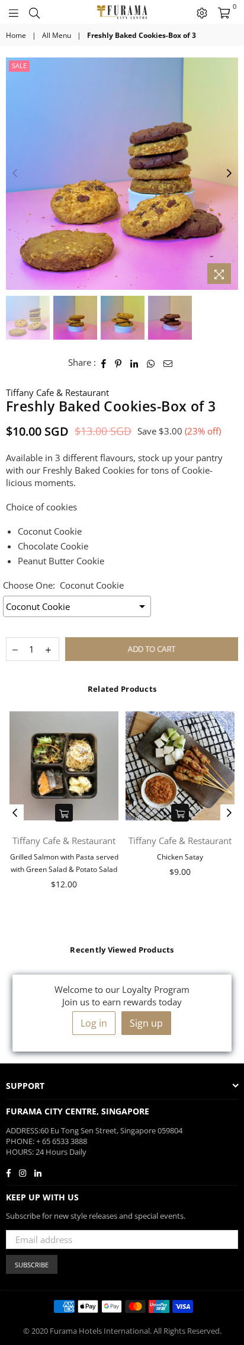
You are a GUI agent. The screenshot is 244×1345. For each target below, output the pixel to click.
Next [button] (229, 174)
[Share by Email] (168, 362)
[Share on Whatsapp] (151, 362)
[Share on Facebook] (104, 362)
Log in (94, 1023)
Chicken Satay (180, 857)
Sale (19, 65)
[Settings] (202, 12)
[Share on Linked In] (134, 362)
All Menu (56, 35)
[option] (122, 173)
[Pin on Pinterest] (118, 362)
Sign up (146, 1023)
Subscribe (32, 1264)
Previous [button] (15, 174)
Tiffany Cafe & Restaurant (57, 392)
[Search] (34, 12)
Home (16, 35)
